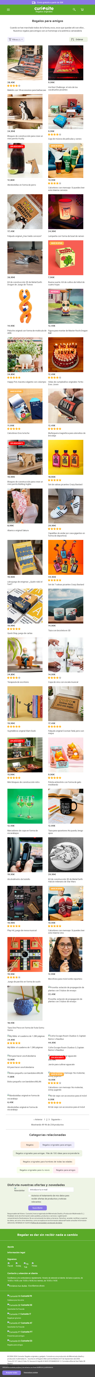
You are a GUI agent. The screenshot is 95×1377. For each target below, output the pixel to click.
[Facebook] (10, 1265)
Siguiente (56, 1119)
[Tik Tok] (26, 1265)
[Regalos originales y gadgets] (44, 8)
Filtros (16, 39)
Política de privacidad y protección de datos (46, 1223)
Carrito (82, 9)
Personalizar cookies (31, 1372)
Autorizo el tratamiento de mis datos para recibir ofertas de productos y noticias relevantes (50, 1198)
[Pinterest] (34, 1265)
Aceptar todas (11, 1373)
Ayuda (10, 1247)
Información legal (16, 1252)
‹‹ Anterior (37, 1119)
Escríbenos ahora (36, 1286)
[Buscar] (74, 10)
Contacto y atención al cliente (22, 1273)
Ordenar (79, 39)
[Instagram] (18, 1265)
